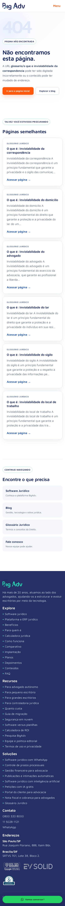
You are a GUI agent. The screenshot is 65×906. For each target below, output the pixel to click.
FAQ (7, 673)
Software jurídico (16, 614)
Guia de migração (16, 713)
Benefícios (11, 624)
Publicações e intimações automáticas (29, 776)
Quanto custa (13, 708)
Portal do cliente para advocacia (25, 792)
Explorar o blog (47, 91)
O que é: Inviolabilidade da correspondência (25, 150)
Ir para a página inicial (18, 91)
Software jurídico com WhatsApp (26, 759)
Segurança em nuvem (19, 719)
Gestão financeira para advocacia (26, 770)
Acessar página (19, 179)
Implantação (13, 652)
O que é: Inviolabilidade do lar (28, 307)
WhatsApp (9, 827)
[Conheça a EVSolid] (38, 866)
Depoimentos (13, 662)
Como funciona (14, 641)
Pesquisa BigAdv (15, 735)
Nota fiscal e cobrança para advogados (30, 797)
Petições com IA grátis (19, 786)
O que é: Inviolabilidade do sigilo (30, 354)
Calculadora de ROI (17, 730)
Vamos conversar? (34, 899)
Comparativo (13, 646)
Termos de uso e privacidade (23, 746)
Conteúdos (11, 668)
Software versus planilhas (21, 724)
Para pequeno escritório (20, 692)
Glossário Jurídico (16, 803)
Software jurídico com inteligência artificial (32, 781)
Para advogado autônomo (21, 687)
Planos (9, 657)
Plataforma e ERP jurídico (21, 619)
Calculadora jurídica (17, 635)
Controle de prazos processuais (24, 765)
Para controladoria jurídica (22, 703)
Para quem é (13, 630)
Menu (57, 5)
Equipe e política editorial (21, 741)
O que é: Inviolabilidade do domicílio (32, 200)
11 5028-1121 (11, 821)
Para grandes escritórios (20, 697)
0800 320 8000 (13, 816)
